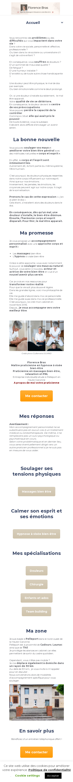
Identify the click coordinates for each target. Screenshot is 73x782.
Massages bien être (36, 491)
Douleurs (36, 571)
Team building (36, 611)
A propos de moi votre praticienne (36, 382)
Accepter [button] (53, 775)
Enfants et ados (36, 598)
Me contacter (36, 396)
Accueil (33, 23)
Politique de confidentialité (49, 770)
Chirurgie (36, 584)
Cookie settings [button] (27, 775)
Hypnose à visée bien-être (36, 534)
